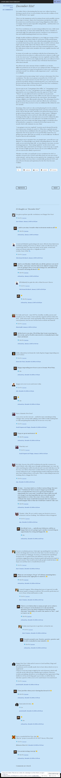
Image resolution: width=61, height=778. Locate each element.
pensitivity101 (19, 684)
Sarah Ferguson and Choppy (23, 427)
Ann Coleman (19, 221)
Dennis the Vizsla (20, 361)
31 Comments (8, 9)
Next (56, 188)
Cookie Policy (35, 775)
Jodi (17, 391)
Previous (21, 188)
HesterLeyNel (19, 327)
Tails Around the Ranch (22, 258)
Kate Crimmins (20, 568)
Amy (17, 482)
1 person (24, 218)
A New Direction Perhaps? (10, 1)
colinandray (21, 234)
